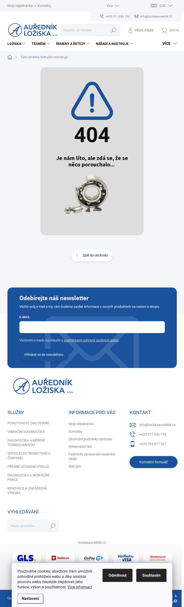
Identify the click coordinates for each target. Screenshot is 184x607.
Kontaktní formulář (153, 462)
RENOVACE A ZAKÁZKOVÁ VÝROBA (27, 490)
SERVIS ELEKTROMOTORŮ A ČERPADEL (28, 456)
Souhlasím (151, 575)
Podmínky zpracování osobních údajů (92, 456)
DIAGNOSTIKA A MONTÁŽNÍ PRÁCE (28, 477)
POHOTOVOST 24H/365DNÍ (28, 423)
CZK (163, 6)
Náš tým (75, 466)
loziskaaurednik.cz (92, 542)
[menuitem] (17, 44)
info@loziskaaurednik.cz (157, 425)
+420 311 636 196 (152, 434)
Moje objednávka (20, 6)
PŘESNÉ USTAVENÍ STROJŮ (28, 467)
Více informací (80, 587)
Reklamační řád (80, 446)
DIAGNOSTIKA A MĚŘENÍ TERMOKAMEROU (26, 442)
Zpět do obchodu (95, 255)
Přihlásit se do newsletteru (43, 355)
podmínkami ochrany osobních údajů (91, 340)
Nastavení (30, 598)
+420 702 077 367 (152, 444)
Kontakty (44, 6)
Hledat (114, 30)
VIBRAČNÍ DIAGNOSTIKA (26, 432)
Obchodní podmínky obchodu (90, 439)
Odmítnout (117, 575)
